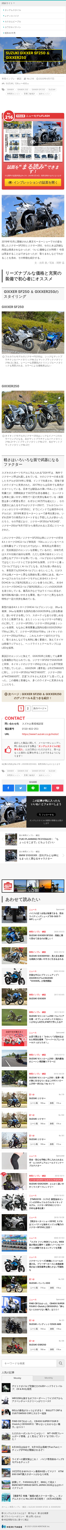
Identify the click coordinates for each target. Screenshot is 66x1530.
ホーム (4, 1507)
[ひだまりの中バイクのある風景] (33, 886)
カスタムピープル (13, 21)
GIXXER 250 (22, 89)
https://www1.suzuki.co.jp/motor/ (40, 734)
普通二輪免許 (29, 93)
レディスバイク (12, 16)
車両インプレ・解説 (11, 78)
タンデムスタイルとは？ (15, 1513)
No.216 (30, 78)
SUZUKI (9, 83)
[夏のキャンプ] (45, 886)
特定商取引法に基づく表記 (16, 1519)
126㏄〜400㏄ (22, 83)
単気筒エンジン (13, 93)
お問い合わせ (35, 1516)
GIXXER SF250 (38, 89)
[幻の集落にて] (20, 886)
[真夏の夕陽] (58, 886)
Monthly (49, 1378)
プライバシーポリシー (14, 1516)
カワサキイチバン (13, 27)
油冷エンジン (44, 93)
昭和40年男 (10, 33)
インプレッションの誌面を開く (36, 182)
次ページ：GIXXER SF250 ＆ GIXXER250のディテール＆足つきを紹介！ (34, 696)
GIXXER (10, 89)
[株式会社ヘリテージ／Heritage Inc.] (12, 1526)
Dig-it (33, 1513)
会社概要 (44, 1513)
